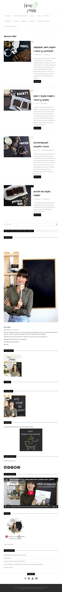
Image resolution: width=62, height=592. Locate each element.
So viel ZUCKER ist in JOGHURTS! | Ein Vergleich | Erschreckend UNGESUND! (23, 564)
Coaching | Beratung (44, 21)
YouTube (16, 21)
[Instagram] (36, 579)
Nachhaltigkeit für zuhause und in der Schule (15, 555)
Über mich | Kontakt (11, 26)
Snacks (39, 15)
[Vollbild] (56, 506)
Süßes (32, 15)
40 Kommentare (46, 199)
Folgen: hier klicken (9, 544)
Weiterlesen (37, 81)
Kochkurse (32, 21)
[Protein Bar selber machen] (19, 195)
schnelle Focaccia (8, 567)
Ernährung (8, 21)
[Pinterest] (28, 579)
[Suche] (56, 224)
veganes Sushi (7, 558)
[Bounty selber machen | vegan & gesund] (19, 100)
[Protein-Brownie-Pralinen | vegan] (19, 146)
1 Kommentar (46, 54)
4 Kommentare (43, 103)
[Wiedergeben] (6, 506)
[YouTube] (32, 579)
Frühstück (8, 15)
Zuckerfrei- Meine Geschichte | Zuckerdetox (14, 561)
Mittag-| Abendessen (20, 15)
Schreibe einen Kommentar (48, 150)
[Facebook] (25, 579)
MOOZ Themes (27, 588)
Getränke (46, 15)
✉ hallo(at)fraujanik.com (10, 461)
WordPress (40, 588)
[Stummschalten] (54, 506)
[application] (31, 493)
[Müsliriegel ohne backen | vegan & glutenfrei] (19, 51)
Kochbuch (23, 21)
